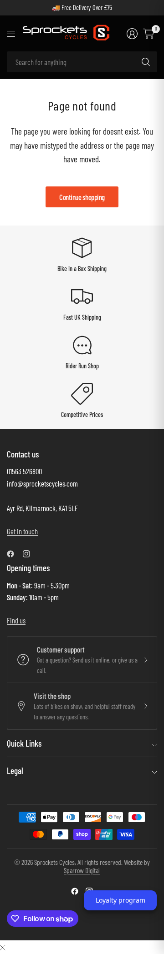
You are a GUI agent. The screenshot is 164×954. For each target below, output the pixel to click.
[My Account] (132, 33)
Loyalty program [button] (120, 900)
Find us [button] (16, 620)
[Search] (145, 61)
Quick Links (24, 743)
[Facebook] (14, 554)
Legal (15, 770)
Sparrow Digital (82, 870)
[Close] (2, 947)
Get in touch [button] (22, 531)
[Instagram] (30, 554)
